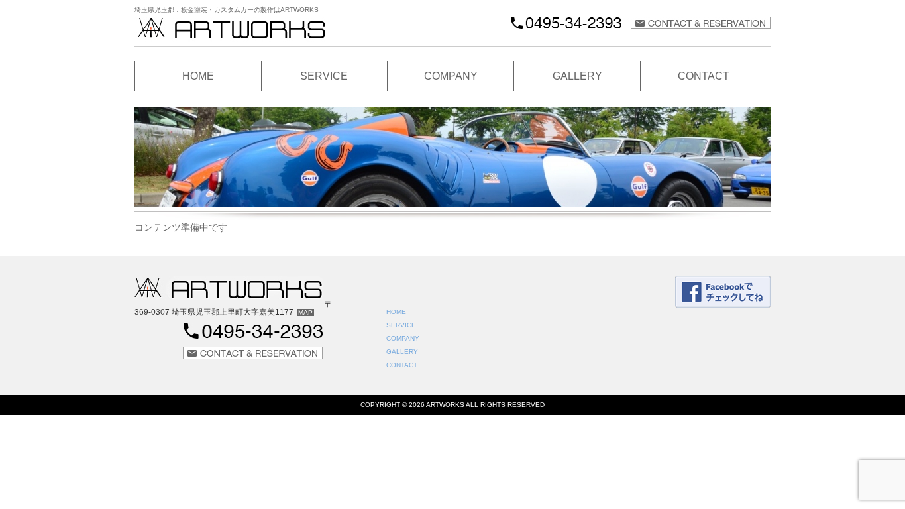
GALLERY (577, 76)
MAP (305, 312)
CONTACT (703, 76)
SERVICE (324, 76)
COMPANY (451, 76)
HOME (198, 76)
